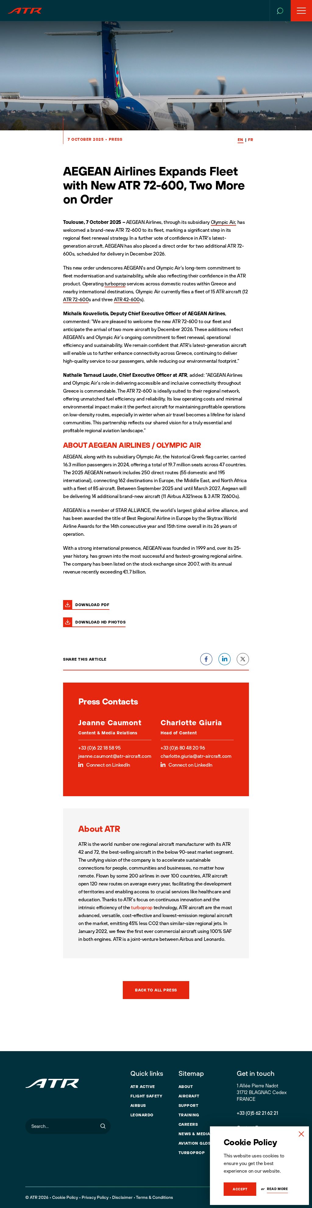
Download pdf (92, 604)
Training (189, 1114)
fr (251, 139)
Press (115, 139)
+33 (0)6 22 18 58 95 (99, 748)
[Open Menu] (301, 11)
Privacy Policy (95, 1197)
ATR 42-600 (127, 299)
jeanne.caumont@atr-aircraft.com (114, 756)
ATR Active (142, 1086)
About (186, 1086)
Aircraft (189, 1095)
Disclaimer (122, 1197)
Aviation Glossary (200, 1143)
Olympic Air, (223, 222)
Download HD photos (100, 622)
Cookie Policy (65, 1197)
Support (189, 1105)
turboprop (115, 284)
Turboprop (192, 1152)
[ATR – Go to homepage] (25, 11)
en (240, 139)
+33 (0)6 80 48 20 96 (183, 748)
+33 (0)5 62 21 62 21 (257, 1113)
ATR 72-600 (76, 299)
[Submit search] (103, 1126)
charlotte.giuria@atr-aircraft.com (196, 756)
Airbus (138, 1105)
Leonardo (142, 1114)
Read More (277, 1189)
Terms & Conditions (154, 1197)
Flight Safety (146, 1095)
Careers (188, 1124)
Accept (240, 1189)
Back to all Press (156, 989)
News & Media (194, 1133)
